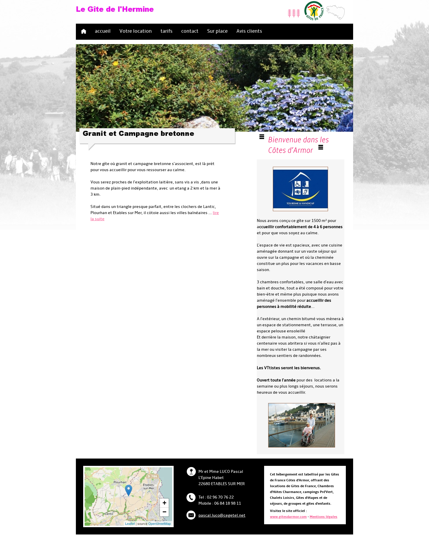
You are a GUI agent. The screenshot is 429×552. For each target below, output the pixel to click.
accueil (103, 31)
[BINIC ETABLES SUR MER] (128, 491)
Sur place (217, 31)
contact (189, 31)
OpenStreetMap (159, 523)
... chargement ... (143, 496)
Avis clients (249, 31)
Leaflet (130, 523)
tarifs (166, 31)
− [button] (164, 511)
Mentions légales (323, 517)
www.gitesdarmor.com (288, 517)
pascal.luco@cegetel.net (221, 515)
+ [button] (164, 502)
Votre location (135, 31)
